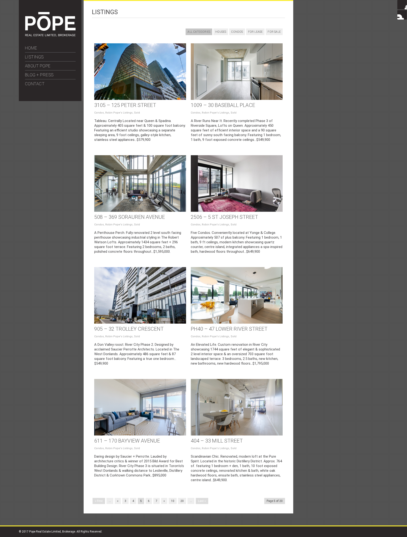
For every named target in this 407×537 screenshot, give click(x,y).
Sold (137, 112)
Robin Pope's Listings (119, 112)
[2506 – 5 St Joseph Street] (237, 183)
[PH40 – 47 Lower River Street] (237, 295)
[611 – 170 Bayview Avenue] (140, 407)
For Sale (274, 31)
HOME (31, 47)
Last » (202, 501)
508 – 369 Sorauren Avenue (129, 217)
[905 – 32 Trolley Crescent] (140, 295)
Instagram (402, 15)
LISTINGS (34, 56)
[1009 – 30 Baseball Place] (237, 71)
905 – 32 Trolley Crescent (129, 329)
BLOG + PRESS (39, 74)
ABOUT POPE (38, 65)
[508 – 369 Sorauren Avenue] (140, 183)
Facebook (402, 4)
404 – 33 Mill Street (217, 441)
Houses (220, 31)
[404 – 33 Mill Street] (237, 407)
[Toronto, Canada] (50, 35)
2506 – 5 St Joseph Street (224, 217)
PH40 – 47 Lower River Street (229, 329)
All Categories (198, 31)
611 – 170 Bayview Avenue (127, 441)
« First (99, 501)
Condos (237, 31)
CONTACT (35, 83)
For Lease (255, 31)
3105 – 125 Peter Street (125, 105)
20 (182, 501)
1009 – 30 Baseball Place (223, 105)
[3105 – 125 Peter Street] (140, 71)
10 (172, 501)
